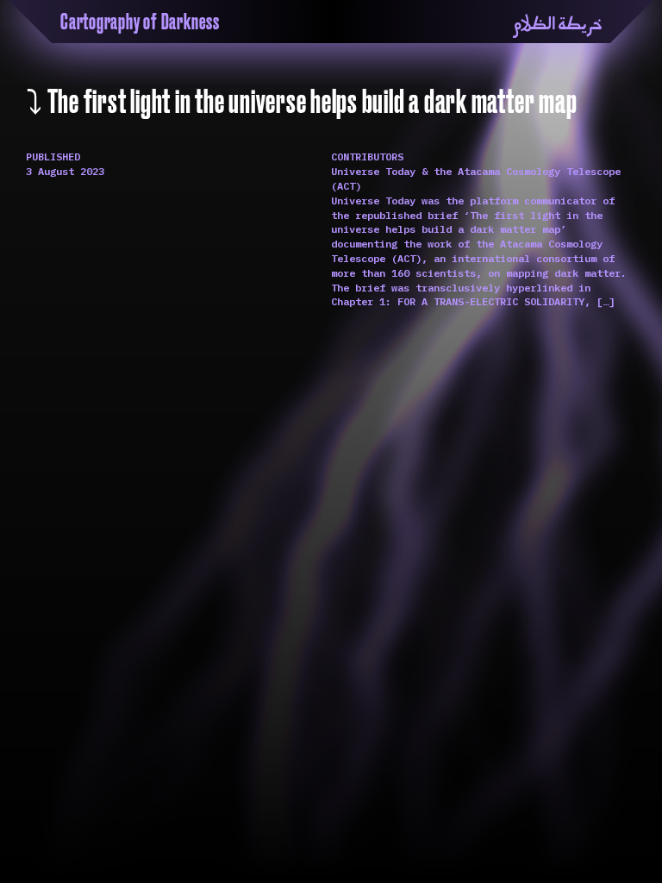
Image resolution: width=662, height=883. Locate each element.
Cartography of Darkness (140, 22)
